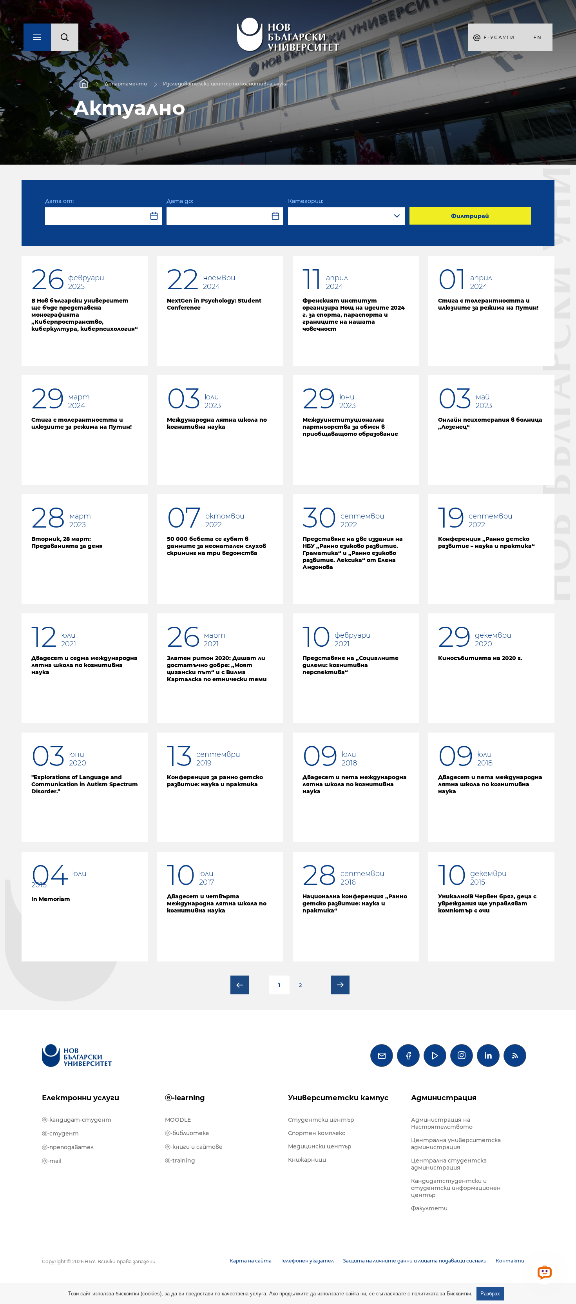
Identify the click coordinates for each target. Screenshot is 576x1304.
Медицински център (319, 1146)
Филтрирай (470, 215)
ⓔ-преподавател (68, 1147)
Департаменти (126, 84)
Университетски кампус (338, 1098)
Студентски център (321, 1119)
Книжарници (307, 1159)
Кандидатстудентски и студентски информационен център (456, 1188)
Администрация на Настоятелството (442, 1123)
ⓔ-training (180, 1160)
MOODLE (178, 1119)
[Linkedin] (488, 1055)
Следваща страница (340, 985)
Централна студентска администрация (449, 1164)
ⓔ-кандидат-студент (76, 1119)
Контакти (510, 1261)
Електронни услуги (80, 1098)
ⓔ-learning (185, 1098)
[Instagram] (461, 1055)
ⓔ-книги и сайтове (194, 1146)
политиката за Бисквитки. (442, 1294)
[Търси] (64, 37)
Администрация (443, 1098)
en (537, 37)
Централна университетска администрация (456, 1144)
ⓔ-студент (60, 1133)
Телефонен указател (307, 1261)
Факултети (429, 1208)
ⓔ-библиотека (187, 1133)
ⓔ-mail (52, 1160)
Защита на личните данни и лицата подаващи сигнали (415, 1261)
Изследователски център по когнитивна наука (225, 84)
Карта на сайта (251, 1261)
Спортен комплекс (316, 1133)
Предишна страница (239, 985)
